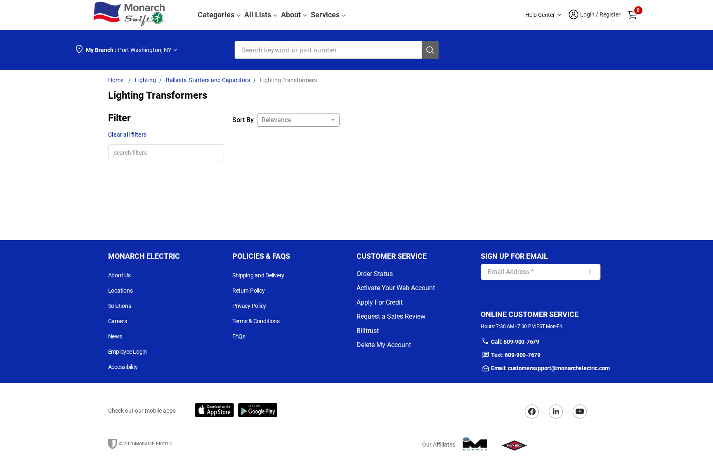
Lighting (145, 80)
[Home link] (117, 80)
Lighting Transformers (288, 80)
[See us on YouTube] (579, 411)
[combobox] (336, 50)
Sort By (243, 120)
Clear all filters (127, 134)
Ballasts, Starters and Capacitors (208, 80)
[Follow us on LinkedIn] (555, 411)
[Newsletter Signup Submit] (590, 272)
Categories (216, 14)
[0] (632, 15)
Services (325, 14)
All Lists (257, 14)
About (291, 14)
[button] (543, 15)
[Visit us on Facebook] (532, 411)
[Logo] (129, 15)
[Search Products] (430, 50)
